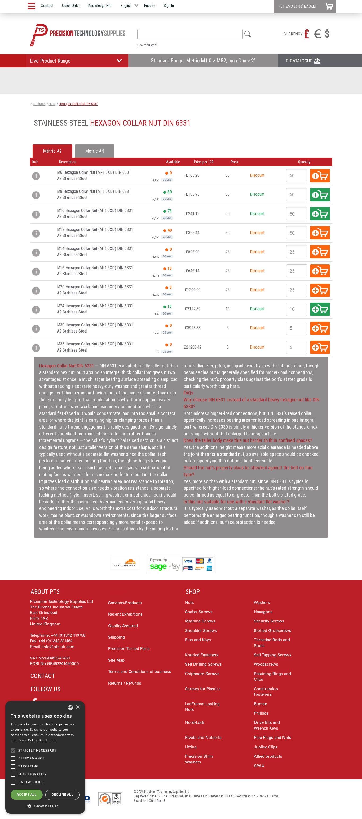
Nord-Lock (194, 722)
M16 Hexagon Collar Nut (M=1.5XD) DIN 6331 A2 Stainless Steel (95, 270)
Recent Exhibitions (125, 614)
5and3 (161, 801)
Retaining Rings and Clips (272, 676)
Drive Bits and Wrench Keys (267, 725)
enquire (149, 5)
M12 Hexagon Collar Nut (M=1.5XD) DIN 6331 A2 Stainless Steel (95, 232)
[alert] (45, 757)
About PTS (45, 591)
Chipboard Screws (202, 673)
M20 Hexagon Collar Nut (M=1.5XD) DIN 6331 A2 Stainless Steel (95, 289)
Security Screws (269, 621)
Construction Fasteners (266, 691)
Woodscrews (266, 664)
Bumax (260, 703)
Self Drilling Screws (203, 664)
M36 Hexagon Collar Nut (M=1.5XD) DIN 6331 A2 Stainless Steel (95, 347)
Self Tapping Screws (273, 654)
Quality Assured (123, 625)
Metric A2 (52, 151)
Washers (262, 602)
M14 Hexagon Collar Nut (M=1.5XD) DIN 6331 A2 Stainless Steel (95, 251)
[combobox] (190, 34)
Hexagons (263, 611)
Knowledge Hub (100, 5)
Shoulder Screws (201, 630)
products (39, 104)
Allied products (268, 756)
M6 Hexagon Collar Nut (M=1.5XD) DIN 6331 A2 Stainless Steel (94, 175)
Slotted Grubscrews (272, 630)
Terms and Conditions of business (139, 671)
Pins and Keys (198, 639)
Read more (47, 740)
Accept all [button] (27, 794)
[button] (45, 805)
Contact (47, 5)
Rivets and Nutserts (203, 737)
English (126, 5)
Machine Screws (200, 621)
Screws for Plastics (203, 688)
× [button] (78, 707)
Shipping (116, 637)
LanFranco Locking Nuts (202, 706)
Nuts (52, 104)
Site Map (116, 660)
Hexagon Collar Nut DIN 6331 (78, 104)
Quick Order (71, 5)
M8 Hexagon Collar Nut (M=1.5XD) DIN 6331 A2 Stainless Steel (94, 194)
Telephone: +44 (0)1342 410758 (57, 635)
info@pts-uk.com (58, 646)
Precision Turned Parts (129, 648)
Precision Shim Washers (199, 759)
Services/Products (125, 602)
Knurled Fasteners (202, 654)
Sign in (169, 5)
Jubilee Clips (265, 746)
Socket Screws (199, 611)
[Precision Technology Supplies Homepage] (77, 35)
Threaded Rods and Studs (272, 642)
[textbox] (142, 34)
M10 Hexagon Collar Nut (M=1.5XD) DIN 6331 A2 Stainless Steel (95, 213)
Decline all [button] (62, 794)
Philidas (261, 713)
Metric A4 (94, 151)
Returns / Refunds (124, 683)
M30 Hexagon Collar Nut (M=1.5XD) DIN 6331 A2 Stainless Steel (95, 328)
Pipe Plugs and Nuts (272, 737)
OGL (151, 801)
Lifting (191, 746)
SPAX (259, 765)
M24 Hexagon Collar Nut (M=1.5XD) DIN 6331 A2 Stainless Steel (95, 309)
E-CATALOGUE (300, 60)
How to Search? (147, 45)
